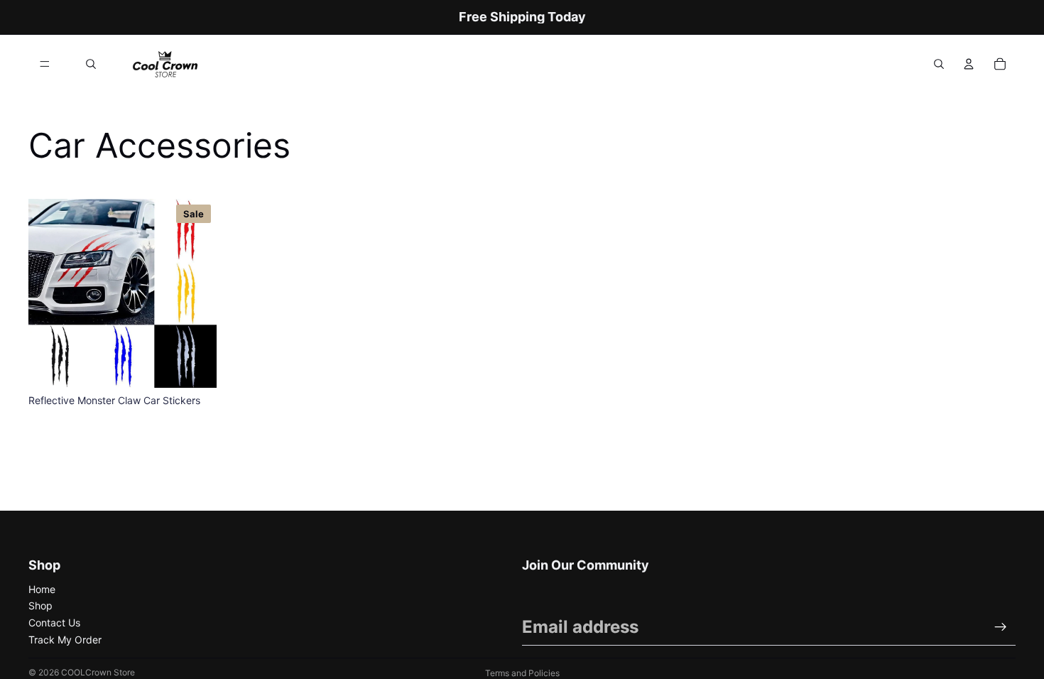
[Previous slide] (49, 293)
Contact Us (54, 622)
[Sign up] (1001, 627)
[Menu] (44, 64)
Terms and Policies (522, 673)
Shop (40, 605)
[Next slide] (195, 293)
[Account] (968, 64)
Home (41, 589)
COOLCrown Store (98, 672)
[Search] (91, 64)
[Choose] (194, 366)
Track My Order (65, 640)
